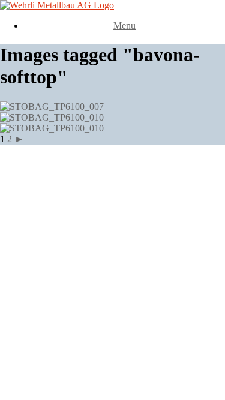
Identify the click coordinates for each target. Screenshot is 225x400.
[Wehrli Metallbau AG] (57, 5)
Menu (124, 25)
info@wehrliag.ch (64, 242)
